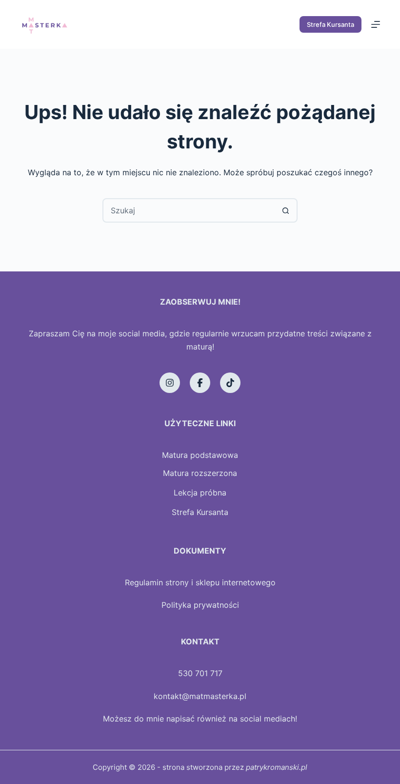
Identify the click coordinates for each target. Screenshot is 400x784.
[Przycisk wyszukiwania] (285, 210)
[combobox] (188, 210)
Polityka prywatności (200, 605)
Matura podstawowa (200, 455)
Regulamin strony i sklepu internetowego (200, 582)
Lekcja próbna (200, 492)
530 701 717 (200, 673)
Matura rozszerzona (200, 473)
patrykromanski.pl (276, 767)
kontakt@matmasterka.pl (200, 696)
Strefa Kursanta (330, 24)
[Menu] (375, 24)
